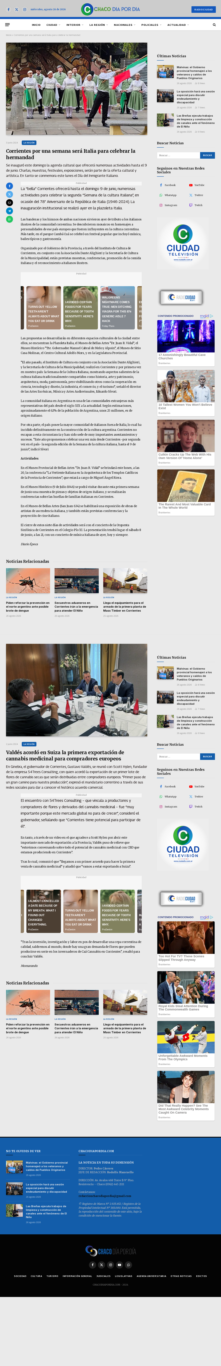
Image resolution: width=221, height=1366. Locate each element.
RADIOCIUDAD (203, 9)
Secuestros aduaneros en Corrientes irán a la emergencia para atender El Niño (76, 606)
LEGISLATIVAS (123, 1276)
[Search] (214, 25)
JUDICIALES (104, 1276)
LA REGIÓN (97, 24)
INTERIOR (73, 24)
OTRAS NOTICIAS (181, 1276)
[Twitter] (9, 194)
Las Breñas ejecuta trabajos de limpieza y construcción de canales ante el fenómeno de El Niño (196, 121)
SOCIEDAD (20, 1276)
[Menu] (7, 25)
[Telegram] (9, 210)
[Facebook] (9, 186)
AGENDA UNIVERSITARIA (151, 1276)
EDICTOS (201, 1276)
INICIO (36, 24)
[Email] (9, 202)
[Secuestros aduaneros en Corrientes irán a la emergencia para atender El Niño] (77, 580)
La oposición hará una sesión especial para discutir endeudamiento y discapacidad (196, 97)
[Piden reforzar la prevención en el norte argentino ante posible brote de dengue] (28, 580)
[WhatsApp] (9, 219)
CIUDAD (51, 24)
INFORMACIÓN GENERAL (77, 1276)
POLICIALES (149, 24)
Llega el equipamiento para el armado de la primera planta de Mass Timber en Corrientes (124, 606)
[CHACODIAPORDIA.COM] (110, 9)
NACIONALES (123, 24)
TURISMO (52, 1276)
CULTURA (36, 1276)
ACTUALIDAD (176, 24)
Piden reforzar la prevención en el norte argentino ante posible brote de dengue (28, 606)
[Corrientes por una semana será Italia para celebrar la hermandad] (76, 89)
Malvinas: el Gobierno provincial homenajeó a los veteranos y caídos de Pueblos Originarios (194, 73)
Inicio (8, 35)
